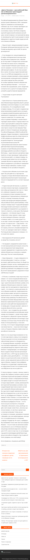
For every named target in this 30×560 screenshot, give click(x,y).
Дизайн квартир (5, 531)
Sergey (2, 15)
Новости (3, 445)
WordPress (25, 558)
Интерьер (3, 533)
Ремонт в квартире (6, 542)
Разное (3, 539)
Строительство (5, 544)
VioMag (6, 558)
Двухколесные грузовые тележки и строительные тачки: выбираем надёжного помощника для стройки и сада (14, 479)
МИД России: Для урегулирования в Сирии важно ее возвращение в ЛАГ (23, 455)
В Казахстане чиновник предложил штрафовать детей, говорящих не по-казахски (8, 455)
